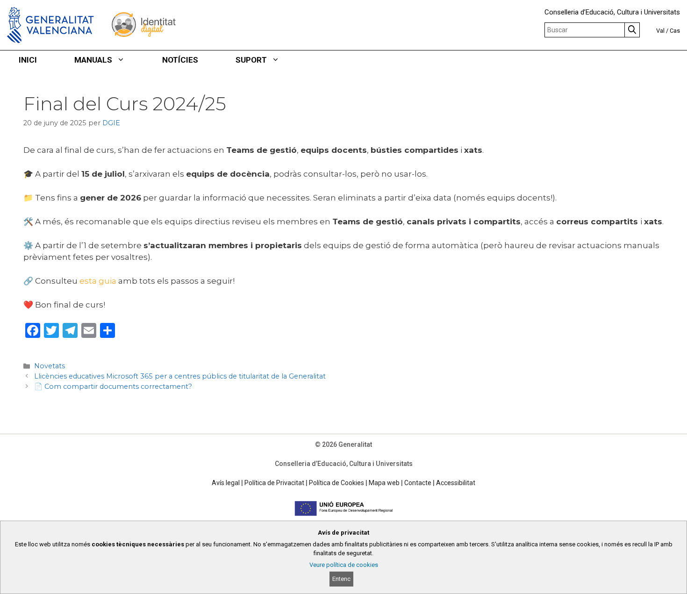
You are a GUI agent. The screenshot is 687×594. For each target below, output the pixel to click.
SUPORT (251, 59)
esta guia (97, 281)
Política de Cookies (336, 483)
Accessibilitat (455, 483)
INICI (28, 59)
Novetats (49, 366)
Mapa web (384, 483)
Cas (675, 30)
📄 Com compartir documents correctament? (113, 386)
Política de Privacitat (274, 483)
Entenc (341, 578)
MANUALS (93, 59)
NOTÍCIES (180, 59)
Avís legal (226, 483)
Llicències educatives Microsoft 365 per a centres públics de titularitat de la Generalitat (180, 376)
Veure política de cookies (343, 564)
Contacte (417, 483)
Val (660, 30)
